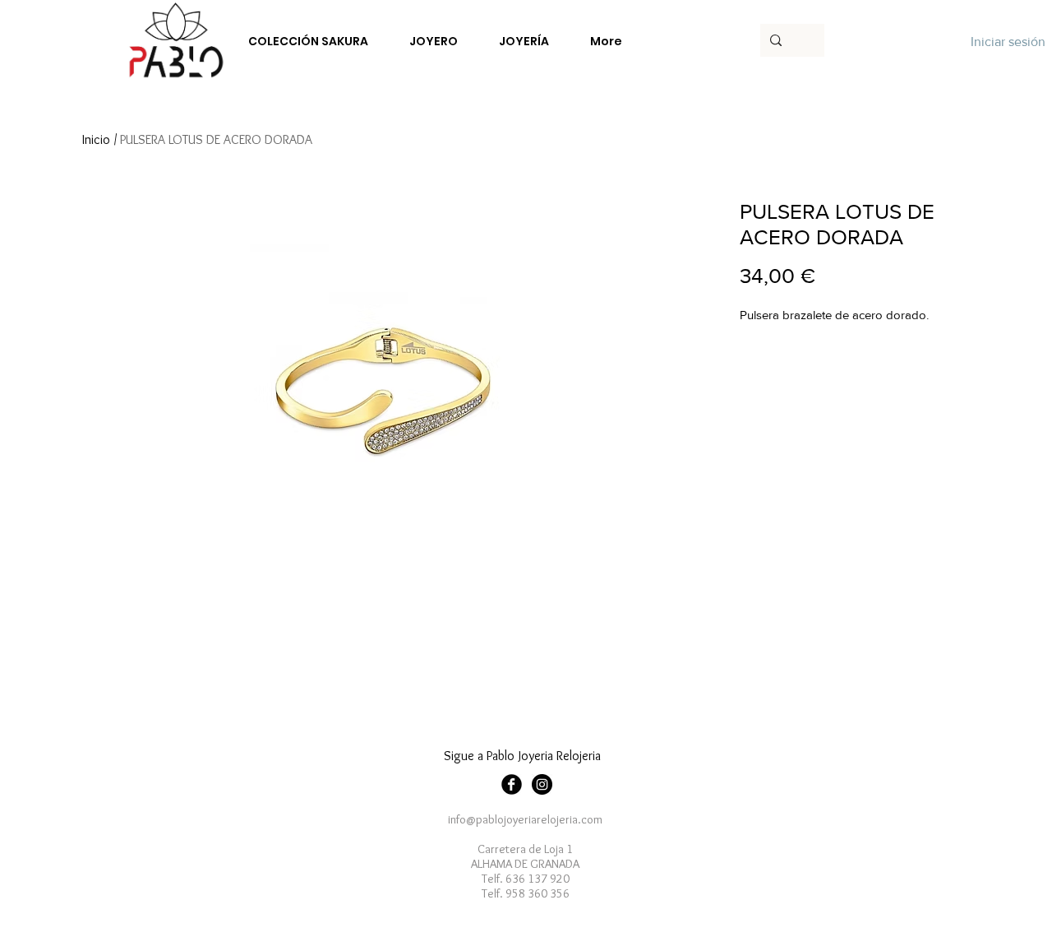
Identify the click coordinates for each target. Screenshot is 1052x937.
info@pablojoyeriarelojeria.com (525, 819)
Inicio (96, 139)
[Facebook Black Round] (511, 784)
